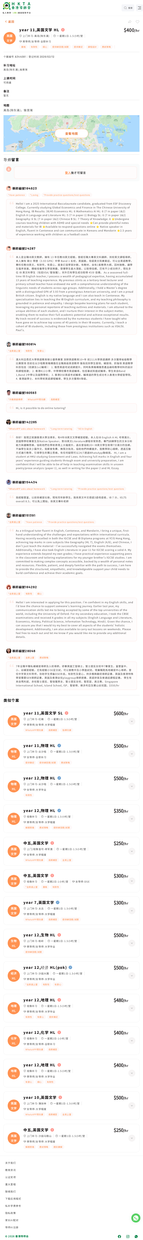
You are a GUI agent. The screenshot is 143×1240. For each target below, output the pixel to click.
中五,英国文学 (36, 843)
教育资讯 (10, 1170)
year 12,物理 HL (39, 778)
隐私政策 (10, 1213)
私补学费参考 (13, 1206)
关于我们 (10, 1163)
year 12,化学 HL (39, 1032)
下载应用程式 (13, 1198)
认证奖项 (10, 1177)
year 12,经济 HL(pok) (45, 967)
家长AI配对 (11, 1220)
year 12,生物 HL (39, 935)
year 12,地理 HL (39, 1000)
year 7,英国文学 (38, 902)
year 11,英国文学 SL (43, 713)
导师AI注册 (11, 1227)
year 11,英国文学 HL (39, 29)
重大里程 (10, 1184)
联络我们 (10, 1191)
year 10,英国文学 (40, 1097)
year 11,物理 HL (39, 745)
